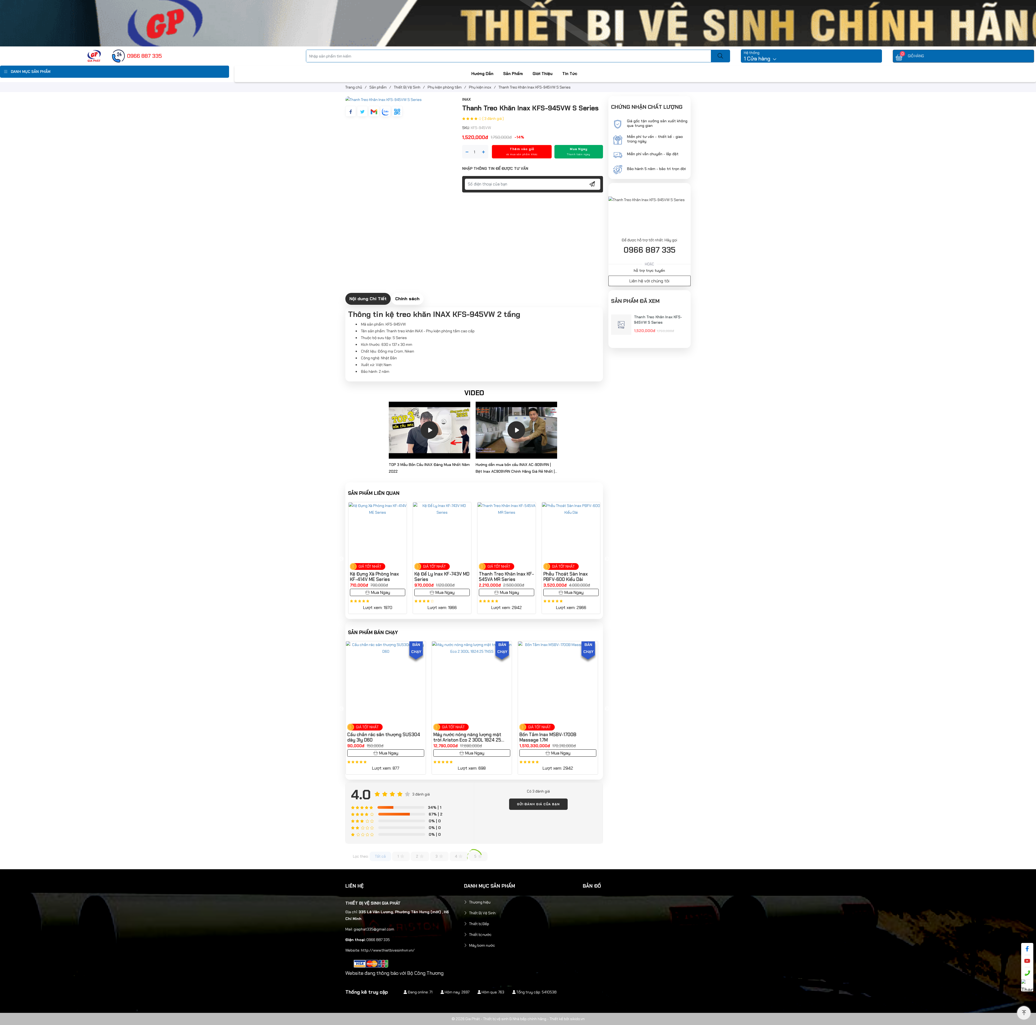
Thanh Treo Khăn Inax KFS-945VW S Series (658, 319)
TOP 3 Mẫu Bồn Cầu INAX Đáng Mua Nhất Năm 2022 (429, 468)
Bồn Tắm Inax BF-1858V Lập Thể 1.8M (470, 737)
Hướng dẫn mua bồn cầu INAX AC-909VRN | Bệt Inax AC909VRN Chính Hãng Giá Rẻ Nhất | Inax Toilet (515, 468)
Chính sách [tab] (407, 299)
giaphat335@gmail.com (374, 929)
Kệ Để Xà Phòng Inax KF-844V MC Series (573, 576)
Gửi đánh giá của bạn (538, 804)
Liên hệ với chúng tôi (649, 281)
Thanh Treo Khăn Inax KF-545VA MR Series (381, 576)
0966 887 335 (649, 250)
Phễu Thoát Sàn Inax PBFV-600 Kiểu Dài (440, 576)
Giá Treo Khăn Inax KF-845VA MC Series (507, 576)
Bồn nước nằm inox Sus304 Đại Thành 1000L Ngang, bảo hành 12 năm (557, 737)
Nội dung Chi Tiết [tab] (368, 299)
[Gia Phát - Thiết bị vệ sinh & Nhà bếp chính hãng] (94, 55)
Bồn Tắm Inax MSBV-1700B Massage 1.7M (378, 737)
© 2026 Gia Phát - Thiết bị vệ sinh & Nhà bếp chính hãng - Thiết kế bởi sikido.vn (518, 1018)
